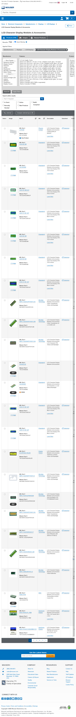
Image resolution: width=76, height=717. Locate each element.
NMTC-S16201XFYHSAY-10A (27, 301)
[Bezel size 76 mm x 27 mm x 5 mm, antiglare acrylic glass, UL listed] (43, 73)
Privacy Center (5, 706)
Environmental (32, 683)
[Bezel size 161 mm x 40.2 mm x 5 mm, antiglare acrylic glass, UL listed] (43, 66)
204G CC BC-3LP (24, 282)
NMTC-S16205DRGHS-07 (26, 532)
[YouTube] (13, 699)
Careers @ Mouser (33, 677)
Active (21, 102)
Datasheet (66, 128)
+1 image (13, 150)
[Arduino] (9, 79)
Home (3, 24)
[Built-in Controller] (43, 81)
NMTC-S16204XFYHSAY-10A (27, 512)
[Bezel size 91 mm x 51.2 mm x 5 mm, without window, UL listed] (43, 77)
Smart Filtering (21, 42)
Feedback (70, 677)
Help (67, 671)
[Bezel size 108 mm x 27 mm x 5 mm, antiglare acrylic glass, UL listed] (43, 62)
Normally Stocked (7, 107)
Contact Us (69, 669)
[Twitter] (8, 699)
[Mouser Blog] (21, 699)
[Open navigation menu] (2, 18)
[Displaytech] (9, 69)
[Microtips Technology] (9, 70)
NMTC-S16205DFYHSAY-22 (27, 476)
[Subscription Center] (18, 699)
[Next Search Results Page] (46, 640)
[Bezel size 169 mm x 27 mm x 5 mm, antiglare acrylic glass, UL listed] (43, 68)
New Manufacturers (52, 674)
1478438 (21, 130)
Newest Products (52, 671)
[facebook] (2, 699)
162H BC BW (23, 236)
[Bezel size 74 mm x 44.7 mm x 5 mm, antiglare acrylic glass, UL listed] (43, 70)
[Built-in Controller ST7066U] (43, 84)
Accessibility (28, 706)
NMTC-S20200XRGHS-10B (26, 552)
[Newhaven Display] (9, 62)
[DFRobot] (9, 81)
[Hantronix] (9, 66)
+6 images (13, 395)
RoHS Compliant (36, 103)
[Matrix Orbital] (9, 72)
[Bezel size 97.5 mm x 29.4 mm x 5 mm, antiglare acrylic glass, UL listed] (43, 79)
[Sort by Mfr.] (44, 118)
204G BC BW (23, 144)
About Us (30, 669)
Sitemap (35, 706)
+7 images (13, 376)
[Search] (72, 13)
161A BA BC (22, 384)
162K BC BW (22, 259)
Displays (41, 24)
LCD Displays (51, 24)
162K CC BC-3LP (24, 430)
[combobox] (64, 2)
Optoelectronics (30, 24)
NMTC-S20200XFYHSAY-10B (27, 321)
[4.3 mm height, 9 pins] (43, 60)
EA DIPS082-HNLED (25, 453)
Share (70, 25)
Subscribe (50, 656)
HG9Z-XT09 (22, 594)
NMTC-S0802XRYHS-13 (26, 571)
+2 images (13, 606)
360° (13, 373)
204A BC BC (22, 364)
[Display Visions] (9, 64)
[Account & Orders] (62, 18)
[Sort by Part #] (36, 118)
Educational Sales (33, 674)
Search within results (9, 96)
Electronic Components (15, 24)
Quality (30, 680)
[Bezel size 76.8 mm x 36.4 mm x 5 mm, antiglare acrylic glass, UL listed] (43, 71)
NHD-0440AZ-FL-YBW (25, 612)
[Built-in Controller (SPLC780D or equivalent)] (43, 82)
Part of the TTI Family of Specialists (10, 1)
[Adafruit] (9, 76)
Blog (48, 669)
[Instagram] (5, 699)
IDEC (40, 593)
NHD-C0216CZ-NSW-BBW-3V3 (28, 629)
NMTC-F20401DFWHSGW (26, 495)
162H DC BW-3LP (24, 190)
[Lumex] (9, 67)
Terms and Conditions (17, 706)
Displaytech (42, 142)
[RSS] (10, 699)
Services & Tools (52, 680)
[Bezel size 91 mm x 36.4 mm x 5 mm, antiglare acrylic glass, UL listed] (43, 76)
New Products (23, 105)
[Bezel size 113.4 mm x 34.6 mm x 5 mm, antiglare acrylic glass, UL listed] (43, 63)
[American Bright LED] (9, 77)
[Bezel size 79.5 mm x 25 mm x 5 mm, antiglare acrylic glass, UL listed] (43, 74)
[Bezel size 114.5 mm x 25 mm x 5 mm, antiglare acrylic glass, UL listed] (43, 65)
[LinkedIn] (16, 699)
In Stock (6, 102)
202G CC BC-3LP (24, 407)
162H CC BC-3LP (24, 213)
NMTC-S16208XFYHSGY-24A (27, 341)
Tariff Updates (70, 674)
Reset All (6, 91)
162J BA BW (22, 167)
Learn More (50, 136)
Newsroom (31, 671)
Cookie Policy (70, 684)
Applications (50, 677)
